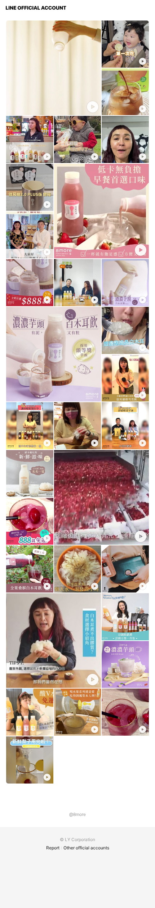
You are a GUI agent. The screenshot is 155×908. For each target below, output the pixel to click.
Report (52, 847)
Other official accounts (86, 847)
